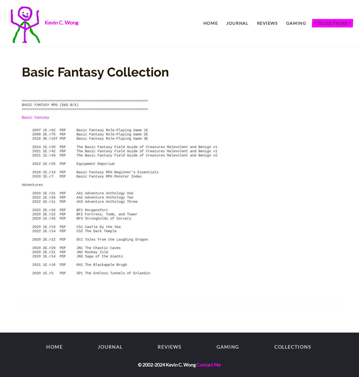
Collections (331, 23)
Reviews (267, 23)
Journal (237, 23)
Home (210, 23)
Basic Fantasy (35, 117)
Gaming (296, 23)
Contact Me (209, 365)
